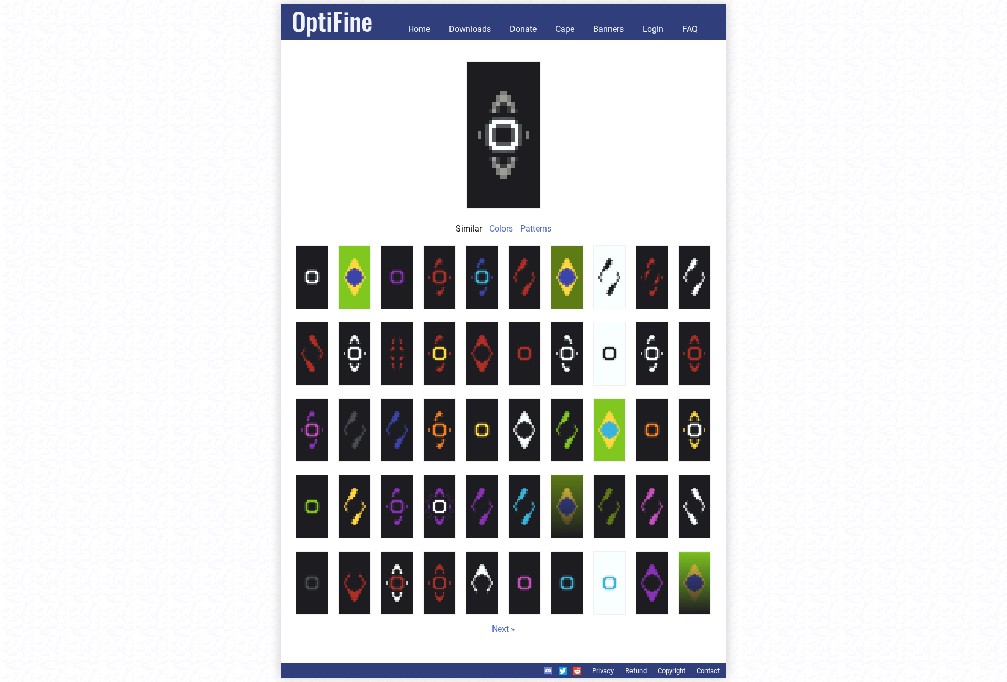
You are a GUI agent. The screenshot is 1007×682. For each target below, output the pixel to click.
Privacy (603, 671)
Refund (636, 671)
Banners (608, 29)
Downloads (470, 29)
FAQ (690, 29)
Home (419, 29)
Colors (501, 229)
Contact (708, 671)
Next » (503, 629)
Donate (523, 29)
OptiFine (332, 20)
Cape (564, 29)
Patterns (535, 229)
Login (652, 29)
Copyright (671, 671)
